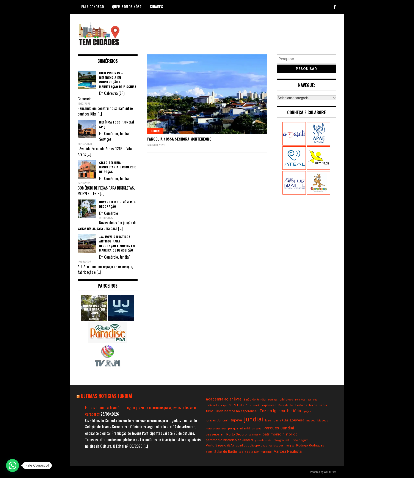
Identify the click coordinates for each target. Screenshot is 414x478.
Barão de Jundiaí (255, 399)
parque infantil (239, 428)
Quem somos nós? (127, 6)
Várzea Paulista (288, 451)
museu (310, 420)
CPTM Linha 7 (238, 405)
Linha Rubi (281, 420)
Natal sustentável (216, 428)
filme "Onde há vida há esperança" (232, 411)
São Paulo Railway (249, 452)
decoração (254, 405)
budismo (312, 399)
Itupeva (236, 420)
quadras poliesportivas (251, 445)
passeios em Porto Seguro (226, 434)
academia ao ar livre (224, 399)
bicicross (300, 399)
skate (209, 452)
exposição (269, 405)
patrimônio (255, 434)
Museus (322, 420)
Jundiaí (155, 130)
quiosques (276, 445)
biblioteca (286, 399)
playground (281, 440)
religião (290, 445)
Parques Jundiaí (278, 428)
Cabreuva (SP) (114, 93)
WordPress (330, 471)
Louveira (297, 420)
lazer (268, 420)
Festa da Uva (285, 405)
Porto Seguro (300, 440)
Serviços (105, 139)
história (294, 410)
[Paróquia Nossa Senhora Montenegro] (207, 94)
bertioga (273, 399)
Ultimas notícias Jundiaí (106, 395)
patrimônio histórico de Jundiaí (229, 440)
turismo (267, 451)
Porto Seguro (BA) (220, 445)
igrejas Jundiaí (217, 420)
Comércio (84, 98)
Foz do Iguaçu (272, 410)
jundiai (253, 419)
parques (256, 428)
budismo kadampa (216, 405)
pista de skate (263, 440)
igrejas (307, 411)
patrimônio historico (280, 434)
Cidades (156, 6)
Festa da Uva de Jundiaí (311, 405)
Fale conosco (92, 6)
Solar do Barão (225, 452)
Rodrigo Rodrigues (310, 445)
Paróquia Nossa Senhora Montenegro (179, 139)
